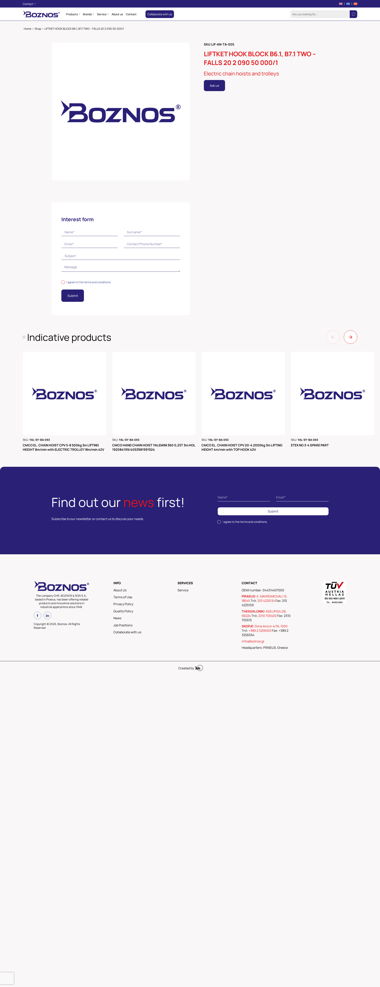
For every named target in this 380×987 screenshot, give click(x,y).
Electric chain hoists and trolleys (241, 73)
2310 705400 (267, 616)
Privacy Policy (123, 604)
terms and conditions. (97, 282)
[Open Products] (79, 14)
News (117, 618)
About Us (119, 590)
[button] (333, 337)
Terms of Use (122, 597)
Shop (38, 28)
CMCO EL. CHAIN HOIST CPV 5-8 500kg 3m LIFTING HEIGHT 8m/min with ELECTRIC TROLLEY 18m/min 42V (63, 447)
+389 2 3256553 (260, 630)
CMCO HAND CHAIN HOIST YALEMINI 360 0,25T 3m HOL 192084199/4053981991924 (153, 447)
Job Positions (122, 625)
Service (183, 590)
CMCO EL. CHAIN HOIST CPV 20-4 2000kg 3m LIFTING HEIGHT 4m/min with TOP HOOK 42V (241, 447)
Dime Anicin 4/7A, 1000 (271, 626)
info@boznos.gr (253, 641)
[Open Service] (108, 14)
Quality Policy (123, 611)
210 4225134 (266, 600)
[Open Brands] (93, 14)
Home (27, 28)
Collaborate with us (127, 632)
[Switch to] (341, 4)
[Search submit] (353, 14)
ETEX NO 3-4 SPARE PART (310, 445)
